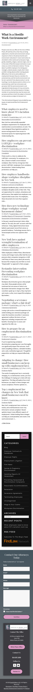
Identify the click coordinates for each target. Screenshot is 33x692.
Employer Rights (7, 371)
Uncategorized (6, 45)
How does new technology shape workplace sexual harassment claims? (15, 208)
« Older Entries (6, 423)
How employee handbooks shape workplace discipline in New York (16, 177)
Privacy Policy (23, 686)
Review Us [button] (16, 671)
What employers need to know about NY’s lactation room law (15, 111)
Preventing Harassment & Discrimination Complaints (14, 481)
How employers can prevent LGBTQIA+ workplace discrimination (16, 143)
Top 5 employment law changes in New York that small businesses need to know (15, 393)
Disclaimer (6, 609)
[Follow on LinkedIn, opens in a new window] (18, 665)
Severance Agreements (9, 308)
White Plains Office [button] (16, 647)
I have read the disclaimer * (14, 611)
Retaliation (8, 489)
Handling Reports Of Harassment (12, 216)
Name (5, 565)
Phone (5, 580)
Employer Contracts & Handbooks (12, 185)
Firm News (5, 279)
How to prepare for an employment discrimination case (16, 331)
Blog (6, 447)
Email (5, 573)
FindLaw (27, 688)
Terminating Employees (13, 497)
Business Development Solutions (13, 688)
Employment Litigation (9, 339)
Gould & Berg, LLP (14, 43)
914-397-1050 (18, 9)
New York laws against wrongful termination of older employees (15, 242)
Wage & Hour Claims (12, 504)
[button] (30, 3)
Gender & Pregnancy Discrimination (12, 469)
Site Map (15, 686)
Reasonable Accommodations (11, 119)
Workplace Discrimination (10, 250)
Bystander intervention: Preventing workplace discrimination (14, 271)
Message (6, 588)
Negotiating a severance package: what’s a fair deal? (16, 301)
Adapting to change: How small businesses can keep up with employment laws (15, 363)
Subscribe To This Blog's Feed (16, 537)
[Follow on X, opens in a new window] (14, 665)
